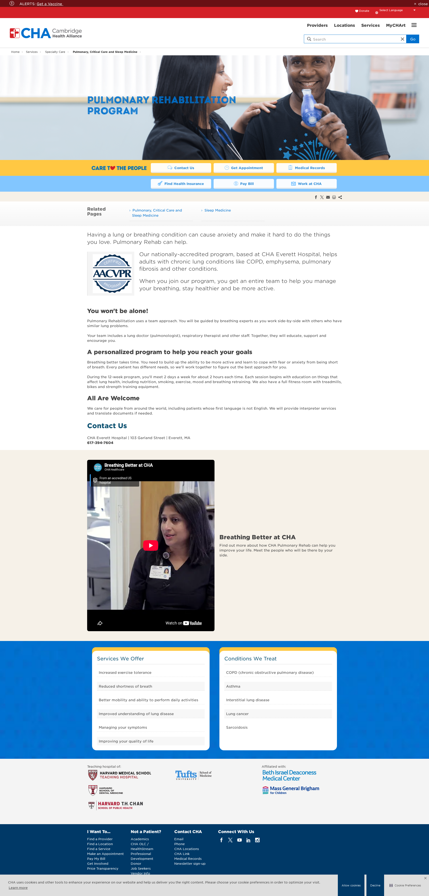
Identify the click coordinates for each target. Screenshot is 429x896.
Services (32, 52)
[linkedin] (248, 840)
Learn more (18, 888)
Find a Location (100, 844)
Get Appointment (246, 168)
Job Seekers (141, 868)
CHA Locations (186, 849)
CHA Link (181, 854)
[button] (405, 885)
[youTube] (239, 840)
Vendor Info (140, 873)
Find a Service (98, 849)
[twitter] (230, 840)
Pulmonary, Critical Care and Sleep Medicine (105, 52)
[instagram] (257, 840)
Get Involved (97, 863)
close (423, 3)
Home (15, 52)
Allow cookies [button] (351, 885)
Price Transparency (102, 868)
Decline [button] (375, 885)
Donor (136, 863)
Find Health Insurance (183, 183)
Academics (140, 839)
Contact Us (183, 168)
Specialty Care (55, 52)
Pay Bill (246, 183)
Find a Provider (100, 839)
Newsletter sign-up (190, 863)
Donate (364, 10)
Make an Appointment (105, 854)
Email (178, 839)
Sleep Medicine (217, 210)
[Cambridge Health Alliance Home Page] (47, 33)
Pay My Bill (96, 859)
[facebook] (221, 840)
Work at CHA (309, 183)
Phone (179, 844)
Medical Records (309, 168)
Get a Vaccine (50, 3)
